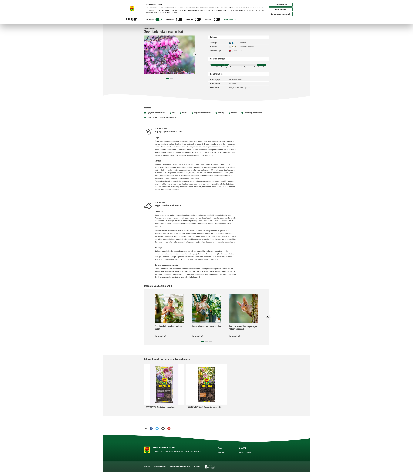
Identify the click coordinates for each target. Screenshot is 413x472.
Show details (228, 19)
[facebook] (151, 428)
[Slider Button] (195, 54)
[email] (163, 428)
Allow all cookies (281, 5)
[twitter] (157, 428)
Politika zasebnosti (160, 466)
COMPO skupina (245, 453)
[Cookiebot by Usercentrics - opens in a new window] (131, 19)
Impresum (147, 466)
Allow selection (280, 9)
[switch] (179, 19)
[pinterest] (168, 428)
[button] (167, 78)
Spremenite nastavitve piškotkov (180, 466)
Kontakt (221, 453)
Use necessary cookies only (280, 14)
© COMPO (197, 466)
